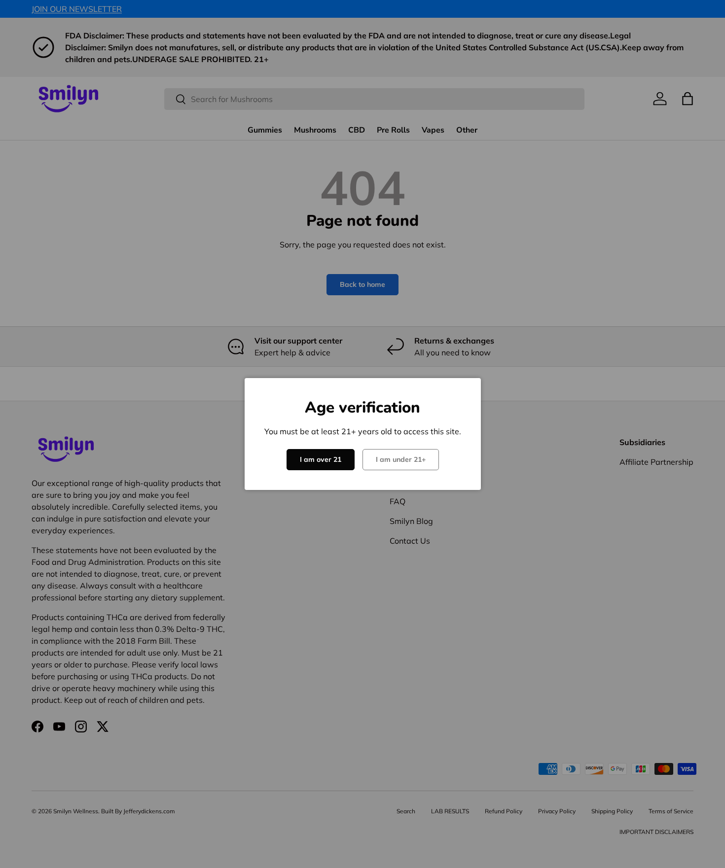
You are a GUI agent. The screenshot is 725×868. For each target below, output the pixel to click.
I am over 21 (320, 459)
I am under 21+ (401, 459)
